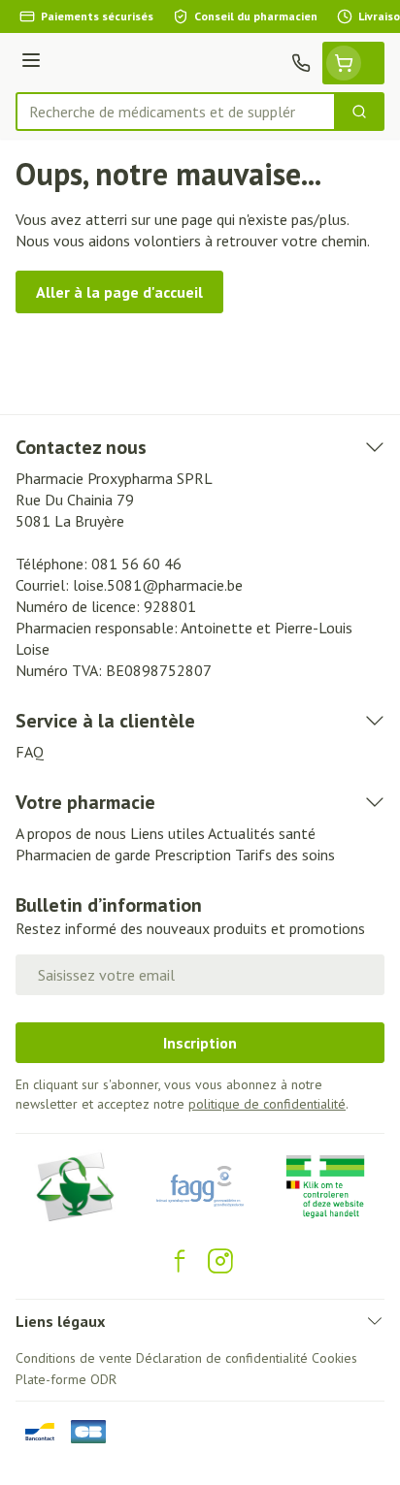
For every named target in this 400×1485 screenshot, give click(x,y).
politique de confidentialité (267, 1104)
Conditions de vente (74, 1358)
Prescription (192, 854)
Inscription (200, 1042)
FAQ (30, 751)
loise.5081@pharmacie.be (158, 585)
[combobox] (176, 111)
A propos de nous (71, 833)
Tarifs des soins (285, 854)
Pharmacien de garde (83, 854)
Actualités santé (262, 833)
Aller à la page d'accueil (119, 292)
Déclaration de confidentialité (222, 1358)
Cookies (334, 1358)
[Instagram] (220, 1260)
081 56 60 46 (136, 563)
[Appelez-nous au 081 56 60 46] (301, 63)
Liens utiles (167, 833)
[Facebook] (179, 1260)
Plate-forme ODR (66, 1379)
